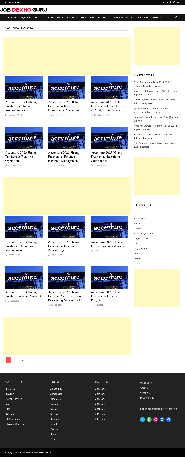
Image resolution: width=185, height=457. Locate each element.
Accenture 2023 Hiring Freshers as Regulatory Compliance (106, 156)
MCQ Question (141, 248)
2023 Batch (101, 398)
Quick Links (142, 17)
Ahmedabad (56, 393)
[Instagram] (167, 2)
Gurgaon (54, 408)
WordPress (38, 452)
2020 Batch (101, 413)
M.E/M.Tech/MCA (55, 17)
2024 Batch (101, 393)
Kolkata (54, 424)
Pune (52, 439)
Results (157, 17)
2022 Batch (101, 403)
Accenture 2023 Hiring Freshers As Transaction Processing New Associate (66, 296)
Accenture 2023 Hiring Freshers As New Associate (24, 294)
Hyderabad (55, 418)
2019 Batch (101, 418)
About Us (145, 387)
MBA (136, 243)
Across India (56, 388)
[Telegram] (174, 2)
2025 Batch (101, 388)
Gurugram (55, 413)
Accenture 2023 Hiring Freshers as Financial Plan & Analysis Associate (108, 106)
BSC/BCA (39, 17)
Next (23, 360)
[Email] (178, 2)
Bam (49, 452)
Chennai (54, 403)
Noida (53, 434)
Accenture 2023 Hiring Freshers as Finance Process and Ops (21, 106)
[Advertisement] (67, 56)
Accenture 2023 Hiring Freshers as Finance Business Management (64, 156)
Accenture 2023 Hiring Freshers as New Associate (109, 243)
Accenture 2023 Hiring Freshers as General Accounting (64, 245)
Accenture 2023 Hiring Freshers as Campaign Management (21, 245)
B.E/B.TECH (25, 17)
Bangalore (55, 398)
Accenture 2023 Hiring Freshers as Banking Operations (21, 156)
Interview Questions (144, 233)
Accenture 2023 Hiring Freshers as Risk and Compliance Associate (64, 106)
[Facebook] (164, 2)
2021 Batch (101, 408)
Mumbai (54, 429)
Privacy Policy (147, 397)
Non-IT (137, 253)
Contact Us (146, 392)
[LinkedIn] (171, 2)
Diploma (138, 228)
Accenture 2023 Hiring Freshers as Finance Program (106, 296)
